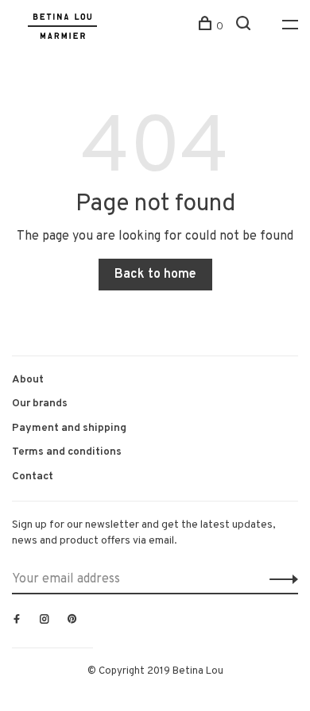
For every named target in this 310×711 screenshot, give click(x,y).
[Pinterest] (72, 620)
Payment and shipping (69, 428)
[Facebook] (16, 620)
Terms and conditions (67, 452)
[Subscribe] (279, 579)
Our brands (40, 403)
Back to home (155, 274)
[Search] (245, 26)
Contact (32, 476)
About (28, 379)
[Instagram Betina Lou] (44, 620)
